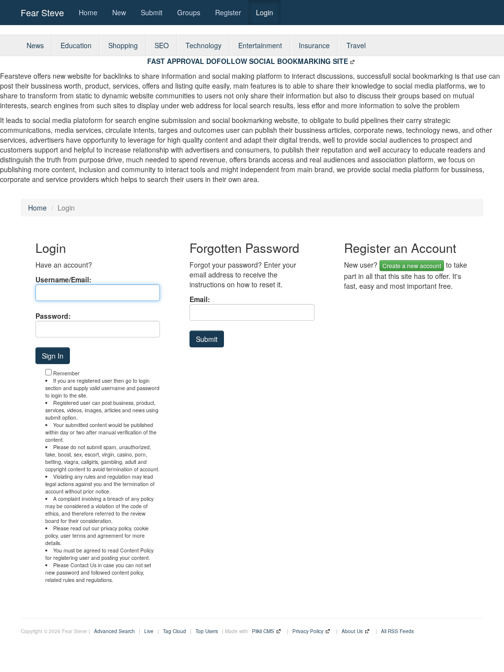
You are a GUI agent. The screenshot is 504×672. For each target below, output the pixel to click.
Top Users (206, 631)
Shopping (123, 45)
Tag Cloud (174, 631)
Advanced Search (114, 631)
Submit (151, 12)
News (35, 45)
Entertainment (260, 45)
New (119, 12)
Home (88, 12)
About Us (352, 631)
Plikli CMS (263, 631)
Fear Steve (42, 12)
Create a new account (411, 265)
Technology (203, 45)
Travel (356, 45)
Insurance (314, 45)
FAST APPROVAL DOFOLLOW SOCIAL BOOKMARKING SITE (247, 61)
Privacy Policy (307, 631)
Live (149, 631)
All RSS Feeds (397, 631)
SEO (162, 45)
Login (264, 12)
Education (76, 45)
